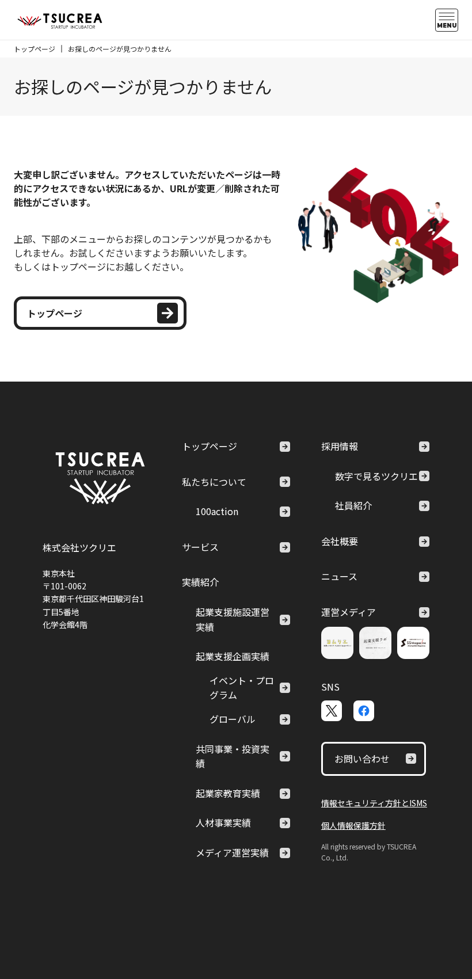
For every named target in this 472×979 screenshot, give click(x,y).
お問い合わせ (362, 758)
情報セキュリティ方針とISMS (374, 803)
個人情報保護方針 (353, 825)
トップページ (34, 49)
